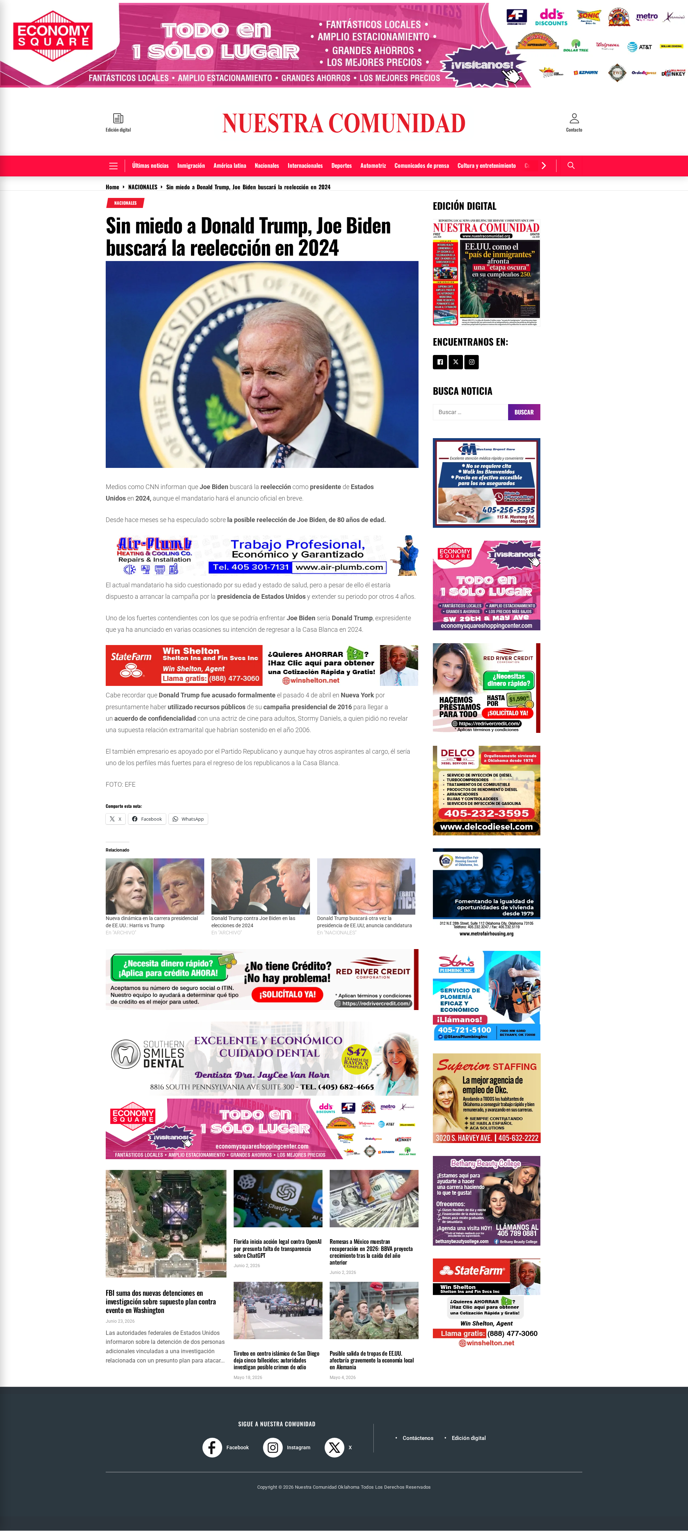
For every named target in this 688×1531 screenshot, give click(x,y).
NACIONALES (125, 203)
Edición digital (469, 1438)
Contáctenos (418, 1438)
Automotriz (373, 165)
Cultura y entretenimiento (487, 165)
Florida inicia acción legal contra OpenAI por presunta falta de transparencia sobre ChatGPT (277, 1248)
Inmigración (191, 165)
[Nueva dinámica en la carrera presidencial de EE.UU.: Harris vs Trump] (155, 886)
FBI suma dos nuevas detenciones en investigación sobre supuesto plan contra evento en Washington (161, 1301)
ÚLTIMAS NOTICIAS (151, 1281)
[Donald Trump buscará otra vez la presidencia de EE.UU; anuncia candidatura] (366, 886)
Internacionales (305, 165)
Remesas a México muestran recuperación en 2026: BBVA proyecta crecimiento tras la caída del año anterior (371, 1251)
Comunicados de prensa (422, 165)
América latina (230, 165)
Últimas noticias (150, 165)
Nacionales (267, 165)
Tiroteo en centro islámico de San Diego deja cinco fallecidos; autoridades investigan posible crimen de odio (276, 1360)
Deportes (341, 165)
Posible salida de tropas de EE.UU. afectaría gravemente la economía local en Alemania (372, 1360)
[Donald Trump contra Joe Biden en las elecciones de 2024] (260, 886)
